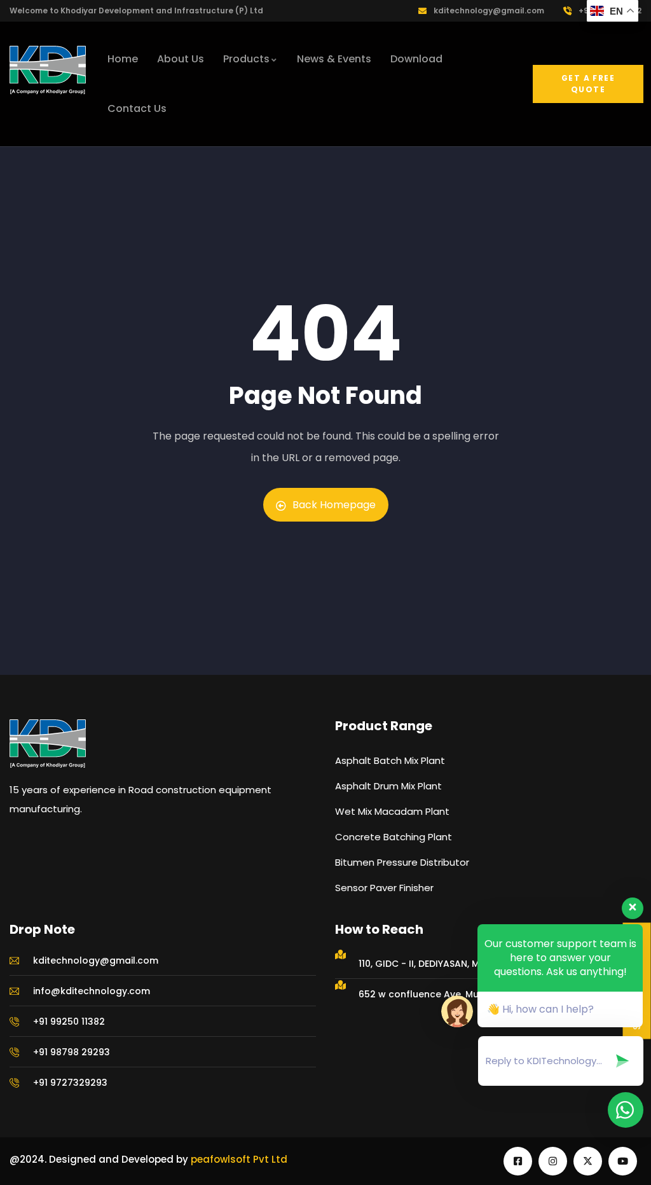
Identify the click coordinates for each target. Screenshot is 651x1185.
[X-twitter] (587, 1161)
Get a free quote (588, 84)
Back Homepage (334, 504)
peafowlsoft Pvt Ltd (239, 1159)
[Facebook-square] (518, 1161)
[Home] (48, 70)
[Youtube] (622, 1161)
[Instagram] (552, 1161)
